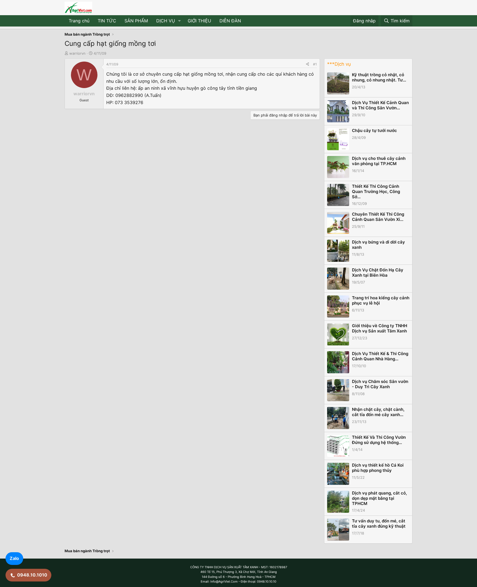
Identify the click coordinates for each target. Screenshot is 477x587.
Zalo (14, 558)
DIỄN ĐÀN (230, 20)
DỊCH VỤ (165, 20)
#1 (315, 64)
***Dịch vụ (339, 64)
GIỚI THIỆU (199, 20)
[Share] (307, 64)
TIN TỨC (107, 20)
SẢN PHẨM (136, 20)
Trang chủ (79, 20)
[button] (180, 21)
